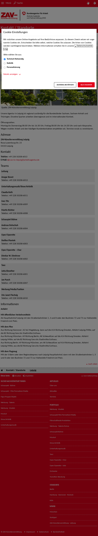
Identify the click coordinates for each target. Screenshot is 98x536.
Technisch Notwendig (15, 59)
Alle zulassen (86, 85)
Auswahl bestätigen (65, 85)
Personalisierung (13, 67)
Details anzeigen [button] (10, 74)
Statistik (10, 63)
